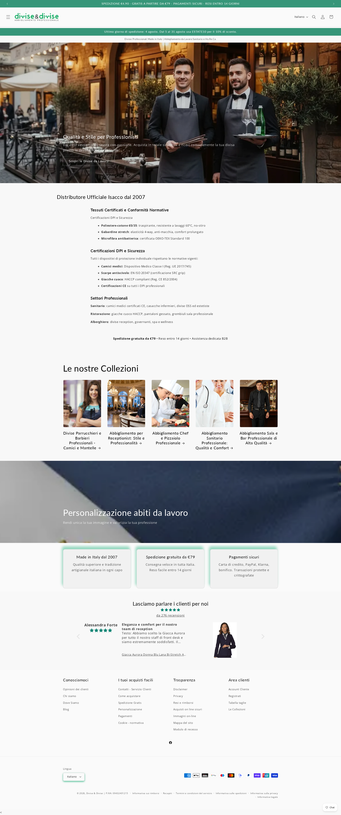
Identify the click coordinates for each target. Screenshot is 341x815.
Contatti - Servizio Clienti (134, 689)
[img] (170, 610)
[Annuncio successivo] (334, 3)
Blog (66, 709)
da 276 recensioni (170, 615)
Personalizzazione (130, 709)
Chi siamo (69, 696)
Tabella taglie (237, 702)
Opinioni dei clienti (75, 689)
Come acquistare (129, 696)
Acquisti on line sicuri (187, 709)
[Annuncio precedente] (7, 3)
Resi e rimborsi (183, 702)
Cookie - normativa (131, 723)
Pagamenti (125, 716)
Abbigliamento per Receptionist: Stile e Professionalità (126, 438)
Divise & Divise (94, 793)
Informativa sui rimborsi (145, 793)
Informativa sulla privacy (264, 793)
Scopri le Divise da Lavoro (89, 161)
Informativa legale (268, 796)
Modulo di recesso (185, 729)
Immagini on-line (184, 716)
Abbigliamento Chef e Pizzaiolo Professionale (170, 438)
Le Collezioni (237, 709)
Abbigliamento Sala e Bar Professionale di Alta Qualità (259, 438)
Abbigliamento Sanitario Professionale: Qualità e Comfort (212, 440)
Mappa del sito (183, 723)
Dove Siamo (71, 702)
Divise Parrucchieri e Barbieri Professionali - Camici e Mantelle (82, 440)
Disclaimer (180, 689)
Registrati (235, 696)
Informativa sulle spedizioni (231, 793)
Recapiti (167, 793)
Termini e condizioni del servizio (194, 793)
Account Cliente (239, 689)
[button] (8, 17)
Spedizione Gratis (130, 702)
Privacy (178, 696)
